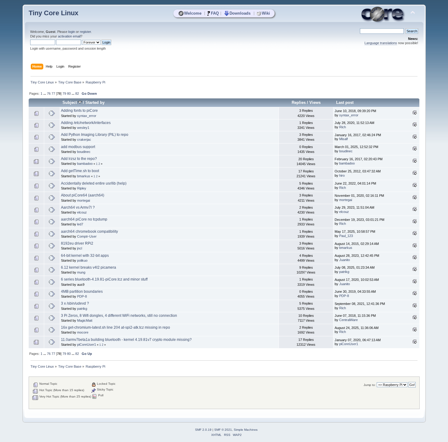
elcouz (82, 212)
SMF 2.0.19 (203, 429)
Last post (345, 102)
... (45, 93)
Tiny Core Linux (53, 13)
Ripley (81, 188)
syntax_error (86, 116)
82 (77, 93)
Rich (342, 127)
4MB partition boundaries (82, 291)
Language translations (380, 43)
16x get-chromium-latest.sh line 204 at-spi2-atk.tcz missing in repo (115, 327)
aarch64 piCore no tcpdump (84, 219)
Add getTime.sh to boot (80, 171)
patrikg (344, 272)
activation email (69, 36)
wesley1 (83, 127)
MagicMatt (84, 320)
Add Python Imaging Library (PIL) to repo (94, 135)
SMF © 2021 (223, 429)
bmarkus (83, 176)
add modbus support (78, 147)
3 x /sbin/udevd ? (75, 303)
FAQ (215, 13)
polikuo (82, 260)
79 (64, 93)
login (71, 32)
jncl (79, 248)
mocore (82, 332)
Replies (299, 102)
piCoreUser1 (86, 344)
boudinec (84, 152)
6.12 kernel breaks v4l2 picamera (88, 267)
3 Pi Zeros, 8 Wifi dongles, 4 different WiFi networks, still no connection (119, 315)
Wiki (266, 13)
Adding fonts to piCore (79, 110)
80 (69, 93)
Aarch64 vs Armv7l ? (78, 207)
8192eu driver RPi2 (77, 243)
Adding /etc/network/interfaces (86, 123)
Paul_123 (346, 236)
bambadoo (85, 163)
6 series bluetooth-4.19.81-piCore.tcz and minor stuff (104, 279)
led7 (80, 224)
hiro (342, 175)
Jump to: (370, 385)
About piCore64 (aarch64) (82, 195)
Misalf (343, 139)
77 (53, 93)
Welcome (192, 13)
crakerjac (84, 139)
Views (315, 102)
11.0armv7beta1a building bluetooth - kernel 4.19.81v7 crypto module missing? (126, 340)
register (85, 32)
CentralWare (348, 320)
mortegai (83, 200)
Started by (95, 102)
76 (49, 93)
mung (81, 272)
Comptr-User (87, 236)
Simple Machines (246, 429)
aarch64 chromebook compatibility (89, 231)
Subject (70, 102)
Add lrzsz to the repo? (79, 159)
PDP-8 (82, 296)
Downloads (240, 13)
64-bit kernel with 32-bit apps (85, 255)
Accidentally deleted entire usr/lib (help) (93, 183)
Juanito (344, 260)
